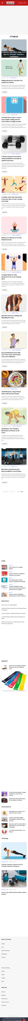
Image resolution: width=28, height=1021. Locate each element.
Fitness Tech (13, 77)
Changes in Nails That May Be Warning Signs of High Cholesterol (17, 595)
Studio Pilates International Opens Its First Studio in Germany (17, 799)
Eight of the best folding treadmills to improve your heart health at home (17, 667)
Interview (3, 957)
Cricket (2, 974)
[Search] (24, 2)
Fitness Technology (5, 967)
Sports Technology (5, 950)
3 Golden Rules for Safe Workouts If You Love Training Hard (11, 277)
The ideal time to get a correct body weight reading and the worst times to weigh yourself (11, 119)
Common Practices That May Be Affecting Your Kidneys (17, 574)
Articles (3, 943)
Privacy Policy (4, 998)
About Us (3, 991)
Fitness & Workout (16, 153)
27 (18, 491)
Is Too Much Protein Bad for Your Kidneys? (17, 831)
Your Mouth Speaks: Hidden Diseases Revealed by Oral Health (17, 580)
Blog (2, 947)
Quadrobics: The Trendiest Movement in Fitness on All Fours (10, 431)
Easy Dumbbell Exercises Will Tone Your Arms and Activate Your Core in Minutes (11, 355)
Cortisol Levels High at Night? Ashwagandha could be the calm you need (17, 819)
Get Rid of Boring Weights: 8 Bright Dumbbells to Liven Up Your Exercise (17, 794)
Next (22, 491)
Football (3, 978)
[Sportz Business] (10, 2)
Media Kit (3, 995)
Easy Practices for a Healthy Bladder (16, 568)
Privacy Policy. (19, 1020)
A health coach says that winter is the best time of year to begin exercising (11, 199)
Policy (2, 981)
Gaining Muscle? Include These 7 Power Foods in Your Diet (17, 812)
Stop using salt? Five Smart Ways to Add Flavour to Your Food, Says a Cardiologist (17, 825)
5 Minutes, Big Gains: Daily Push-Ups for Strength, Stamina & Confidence (14, 54)
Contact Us (3, 1005)
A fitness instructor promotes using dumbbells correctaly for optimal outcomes (11, 158)
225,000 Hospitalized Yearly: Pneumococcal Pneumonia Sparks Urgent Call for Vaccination (17, 588)
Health (11, 565)
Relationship (4, 954)
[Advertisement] (14, 20)
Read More (4, 171)
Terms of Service (5, 1002)
